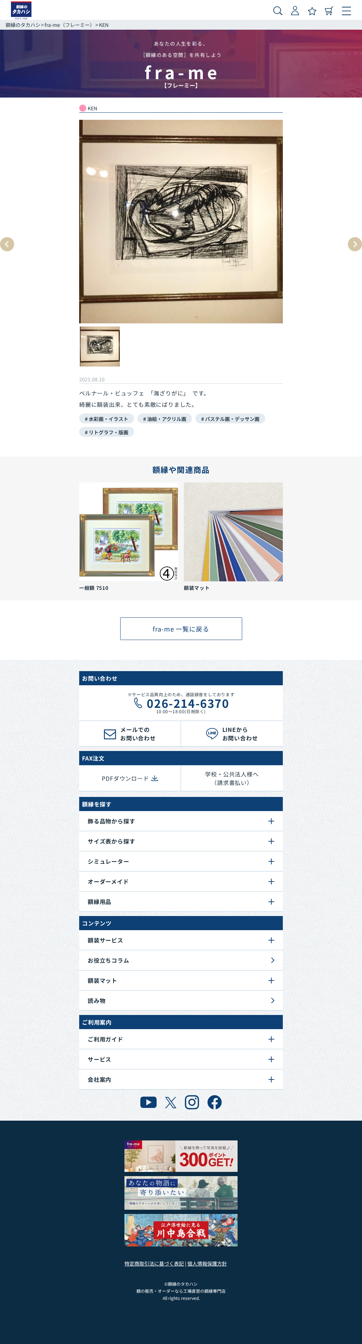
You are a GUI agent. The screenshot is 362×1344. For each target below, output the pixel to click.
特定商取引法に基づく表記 (154, 1263)
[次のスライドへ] (355, 244)
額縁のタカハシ (23, 24)
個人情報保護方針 (207, 1263)
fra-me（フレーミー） (70, 24)
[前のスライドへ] (7, 244)
